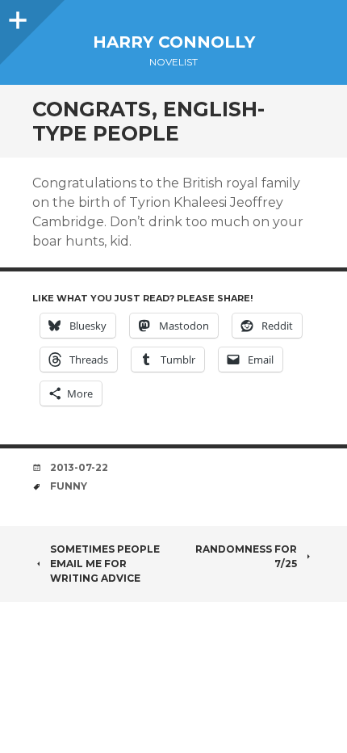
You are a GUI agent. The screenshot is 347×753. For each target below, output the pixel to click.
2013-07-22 (79, 467)
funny (68, 486)
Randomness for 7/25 (246, 556)
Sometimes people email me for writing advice (105, 563)
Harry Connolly (174, 42)
